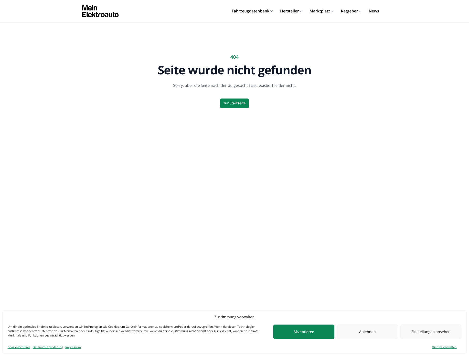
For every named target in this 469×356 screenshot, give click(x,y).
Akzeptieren (303, 331)
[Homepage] (100, 11)
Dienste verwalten (444, 347)
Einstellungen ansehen (431, 331)
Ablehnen (367, 331)
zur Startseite (235, 103)
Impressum (73, 347)
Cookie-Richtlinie (19, 347)
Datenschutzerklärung (48, 347)
